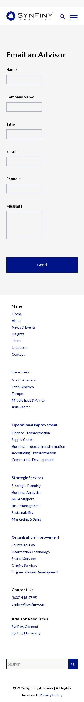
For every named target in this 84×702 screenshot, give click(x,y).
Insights (18, 334)
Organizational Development (35, 572)
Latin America (23, 386)
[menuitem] (60, 17)
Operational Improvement (35, 425)
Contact (18, 354)
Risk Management (26, 505)
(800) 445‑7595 (24, 597)
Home (17, 314)
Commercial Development (33, 459)
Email (12, 151)
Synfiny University (26, 633)
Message (14, 206)
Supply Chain (22, 439)
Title (10, 124)
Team (16, 340)
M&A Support (23, 499)
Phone (13, 178)
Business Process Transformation (38, 446)
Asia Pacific (21, 407)
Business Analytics (26, 492)
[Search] (60, 17)
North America (24, 380)
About (17, 320)
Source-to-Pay (23, 545)
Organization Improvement (35, 537)
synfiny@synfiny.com (28, 604)
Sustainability (22, 512)
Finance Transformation (31, 432)
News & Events (24, 327)
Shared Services (24, 558)
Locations (19, 347)
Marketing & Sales (26, 519)
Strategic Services (27, 477)
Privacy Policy (50, 695)
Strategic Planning (26, 485)
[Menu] (71, 17)
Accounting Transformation (34, 453)
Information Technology (31, 551)
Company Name (20, 97)
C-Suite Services (24, 565)
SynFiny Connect (25, 626)
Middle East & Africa (28, 400)
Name (13, 69)
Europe (17, 393)
